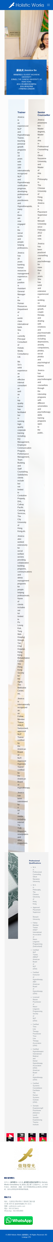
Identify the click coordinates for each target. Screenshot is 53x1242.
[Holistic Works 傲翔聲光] (26, 5)
